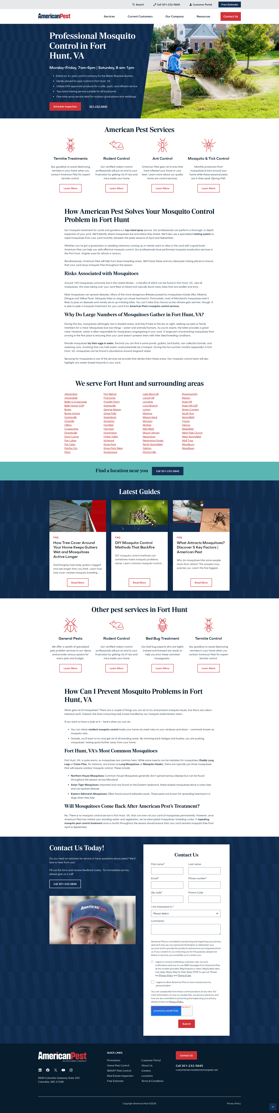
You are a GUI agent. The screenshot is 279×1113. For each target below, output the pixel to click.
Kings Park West (113, 448)
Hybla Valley (111, 436)
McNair (147, 424)
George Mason (112, 409)
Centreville (70, 417)
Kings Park (110, 444)
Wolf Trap (187, 440)
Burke (67, 409)
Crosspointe (71, 428)
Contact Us (230, 16)
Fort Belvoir (110, 394)
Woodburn (188, 444)
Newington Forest (153, 440)
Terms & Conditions (152, 1080)
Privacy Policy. (176, 1001)
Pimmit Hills (149, 452)
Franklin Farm (112, 401)
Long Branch (150, 405)
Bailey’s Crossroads (75, 401)
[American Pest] (54, 16)
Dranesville (70, 432)
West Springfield (191, 436)
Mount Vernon (151, 432)
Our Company (174, 16)
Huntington (110, 432)
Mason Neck (150, 417)
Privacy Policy (166, 975)
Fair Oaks (69, 444)
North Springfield (153, 444)
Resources (203, 16)
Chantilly (69, 421)
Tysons (186, 421)
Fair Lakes (70, 440)
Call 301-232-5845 (168, 4)
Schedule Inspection (65, 106)
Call (178, 1065)
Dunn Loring (71, 436)
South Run (188, 413)
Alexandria (70, 394)
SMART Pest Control (119, 1070)
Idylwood (109, 440)
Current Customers (140, 16)
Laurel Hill (148, 397)
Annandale (71, 397)
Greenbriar (110, 417)
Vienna (186, 424)
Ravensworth (189, 394)
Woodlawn (188, 448)
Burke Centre (72, 413)
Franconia (109, 397)
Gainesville (110, 405)
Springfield (188, 417)
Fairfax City (71, 448)
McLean (147, 421)
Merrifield (148, 428)
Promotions (113, 1060)
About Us (146, 1065)
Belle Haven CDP (74, 405)
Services (109, 16)
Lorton (146, 409)
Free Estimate (229, 4)
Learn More (70, 188)
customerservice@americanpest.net (197, 1069)
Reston (186, 397)
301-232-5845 (192, 1065)
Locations (147, 1075)
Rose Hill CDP (190, 405)
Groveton (109, 421)
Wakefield (188, 428)
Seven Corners (190, 409)
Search (140, 4)
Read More (77, 582)
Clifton (68, 424)
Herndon (109, 428)
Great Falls (110, 413)
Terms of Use (184, 975)
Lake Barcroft (151, 394)
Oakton (147, 448)
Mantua (147, 413)
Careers (146, 1070)
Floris (67, 452)
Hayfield (108, 424)
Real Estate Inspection (120, 1075)
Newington (149, 436)
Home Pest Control (118, 1065)
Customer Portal (202, 4)
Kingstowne (110, 452)
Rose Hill (187, 401)
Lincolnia (148, 401)
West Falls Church (192, 432)
